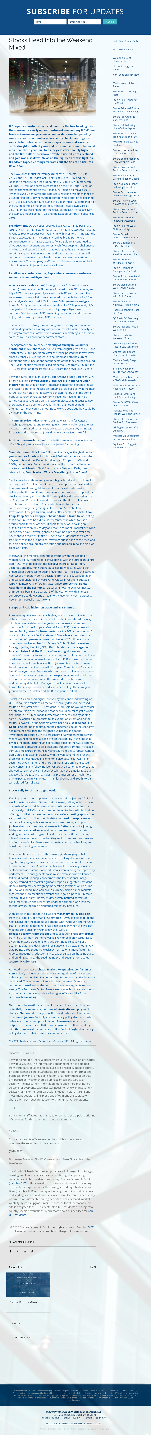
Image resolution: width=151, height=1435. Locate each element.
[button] (143, 4)
